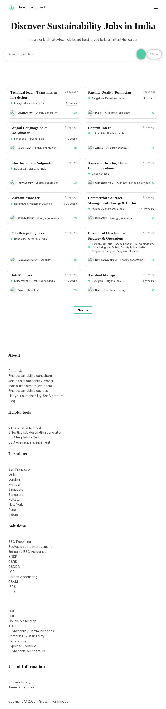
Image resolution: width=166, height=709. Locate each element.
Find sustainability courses (28, 391)
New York (15, 504)
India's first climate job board (30, 386)
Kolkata (14, 499)
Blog (11, 401)
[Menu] (156, 7)
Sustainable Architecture (26, 651)
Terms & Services (21, 687)
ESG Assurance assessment (29, 442)
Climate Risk (17, 641)
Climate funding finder (24, 427)
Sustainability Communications (31, 631)
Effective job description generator (34, 432)
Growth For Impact (31, 7)
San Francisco (19, 469)
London (14, 479)
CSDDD (14, 567)
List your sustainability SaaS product (36, 396)
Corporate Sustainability (26, 636)
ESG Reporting (19, 541)
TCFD (12, 626)
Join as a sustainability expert (30, 381)
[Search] (141, 54)
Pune (12, 509)
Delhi (12, 474)
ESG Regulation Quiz (23, 437)
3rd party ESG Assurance (27, 552)
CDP (11, 616)
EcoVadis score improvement (30, 547)
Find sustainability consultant (30, 376)
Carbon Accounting (22, 577)
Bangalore (15, 495)
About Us (15, 371)
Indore (13, 515)
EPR (11, 592)
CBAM (13, 582)
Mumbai (14, 484)
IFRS (12, 587)
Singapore (15, 489)
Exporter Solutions (22, 646)
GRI (11, 611)
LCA (11, 572)
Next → (83, 310)
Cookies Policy (19, 682)
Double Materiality (22, 621)
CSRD (12, 562)
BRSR (12, 556)
